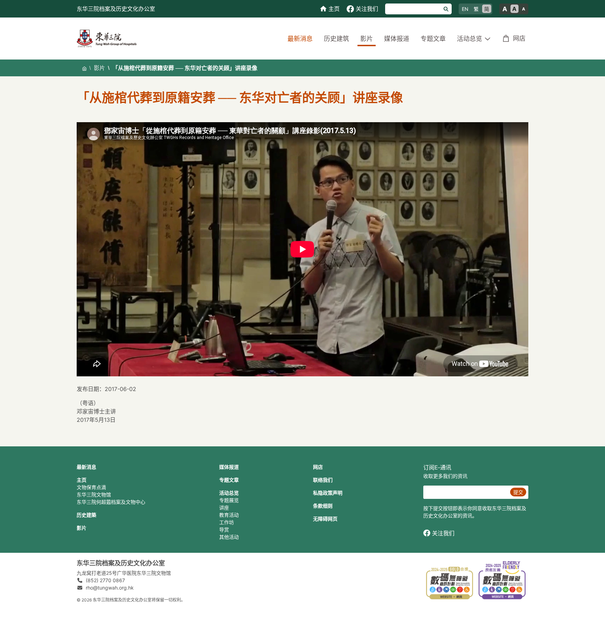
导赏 (224, 529)
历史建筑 (336, 38)
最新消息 (300, 38)
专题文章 (433, 38)
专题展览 (229, 500)
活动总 (226, 493)
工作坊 (226, 522)
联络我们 (323, 480)
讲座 (224, 507)
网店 (519, 38)
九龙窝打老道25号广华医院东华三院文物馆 (124, 573)
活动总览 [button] (469, 38)
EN (465, 9)
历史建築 (86, 515)
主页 (81, 480)
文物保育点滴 (91, 487)
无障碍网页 (325, 519)
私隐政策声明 (327, 493)
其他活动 (229, 537)
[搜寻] (446, 9)
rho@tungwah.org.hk (110, 588)
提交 (518, 492)
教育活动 (229, 515)
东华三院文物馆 (94, 494)
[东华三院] (107, 38)
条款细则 (323, 506)
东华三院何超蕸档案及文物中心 (111, 502)
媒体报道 (396, 38)
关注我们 (443, 533)
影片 (366, 38)
